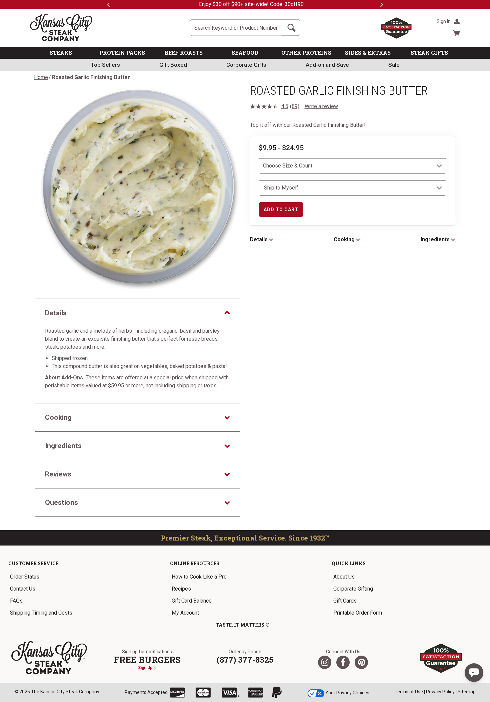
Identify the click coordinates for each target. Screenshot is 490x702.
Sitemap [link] (467, 691)
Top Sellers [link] (105, 64)
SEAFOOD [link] (245, 52)
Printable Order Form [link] (357, 613)
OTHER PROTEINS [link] (306, 52)
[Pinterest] (361, 662)
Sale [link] (394, 64)
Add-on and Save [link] (327, 64)
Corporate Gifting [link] (353, 589)
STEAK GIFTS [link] (429, 52)
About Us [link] (344, 577)
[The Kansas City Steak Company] (49, 658)
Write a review (321, 106)
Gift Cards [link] (345, 601)
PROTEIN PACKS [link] (122, 52)
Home (41, 77)
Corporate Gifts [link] (246, 64)
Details (259, 239)
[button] (474, 672)
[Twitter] (324, 662)
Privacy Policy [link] (440, 691)
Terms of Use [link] (409, 691)
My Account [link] (185, 613)
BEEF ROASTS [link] (184, 52)
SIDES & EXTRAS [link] (368, 52)
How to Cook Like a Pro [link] (199, 577)
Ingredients (436, 239)
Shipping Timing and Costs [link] (41, 613)
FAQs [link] (16, 601)
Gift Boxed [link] (173, 64)
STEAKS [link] (61, 52)
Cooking (345, 239)
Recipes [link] (181, 589)
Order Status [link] (24, 577)
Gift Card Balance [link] (192, 601)
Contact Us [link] (22, 589)
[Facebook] (343, 662)
